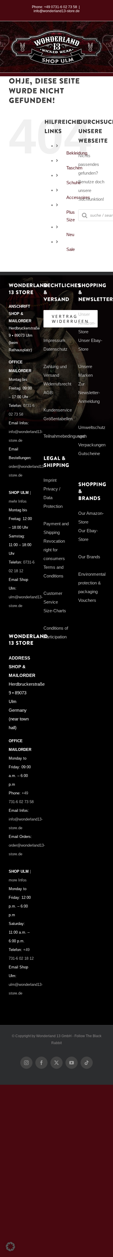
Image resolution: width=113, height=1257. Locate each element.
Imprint (50, 480)
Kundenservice (57, 409)
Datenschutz (55, 349)
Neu (70, 234)
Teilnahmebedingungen (65, 436)
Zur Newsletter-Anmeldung (89, 392)
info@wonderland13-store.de (57, 11)
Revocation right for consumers (54, 550)
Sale (70, 249)
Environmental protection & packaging (91, 583)
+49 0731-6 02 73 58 (60, 7)
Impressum (54, 340)
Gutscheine (89, 453)
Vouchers (87, 600)
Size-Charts (54, 610)
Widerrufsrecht (57, 383)
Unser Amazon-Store (87, 323)
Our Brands (89, 556)
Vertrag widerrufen (70, 319)
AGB (48, 392)
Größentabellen (57, 418)
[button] (10, 1246)
